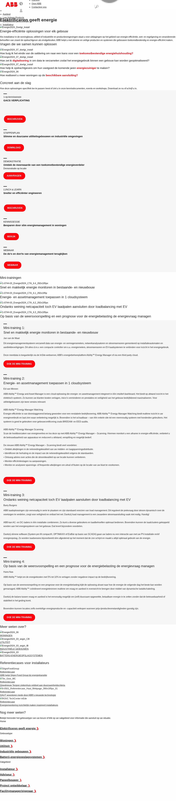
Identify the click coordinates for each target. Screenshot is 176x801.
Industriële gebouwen (15, 751)
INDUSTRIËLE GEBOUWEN (14, 649)
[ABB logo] (12, 4)
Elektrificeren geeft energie (16, 21)
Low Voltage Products (13, 17)
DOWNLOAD (14, 147)
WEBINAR (12, 265)
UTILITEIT (5, 642)
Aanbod (6, 14)
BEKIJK (11, 236)
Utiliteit (6, 745)
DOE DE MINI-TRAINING (19, 364)
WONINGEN (6, 635)
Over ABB (36, 3)
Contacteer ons (39, 7)
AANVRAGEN (14, 176)
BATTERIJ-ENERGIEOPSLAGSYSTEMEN (21, 655)
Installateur (8, 24)
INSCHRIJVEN (14, 119)
